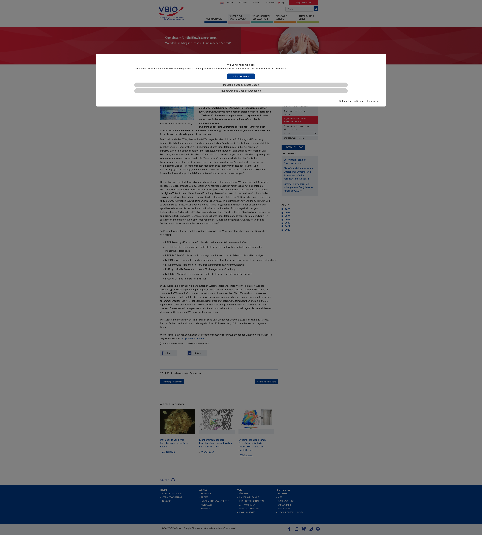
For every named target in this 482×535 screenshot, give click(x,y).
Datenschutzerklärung (351, 101)
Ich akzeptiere (241, 76)
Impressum (373, 101)
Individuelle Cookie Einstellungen (241, 85)
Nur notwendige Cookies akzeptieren (241, 90)
